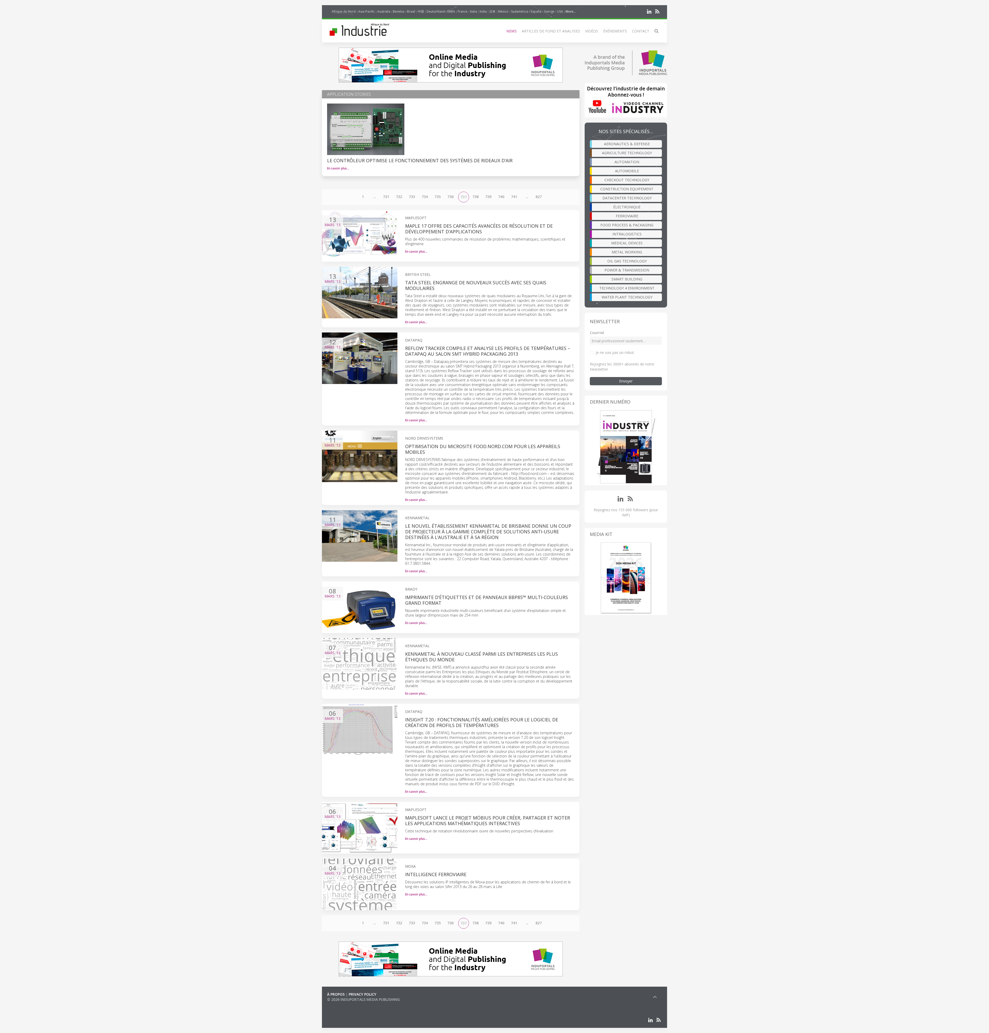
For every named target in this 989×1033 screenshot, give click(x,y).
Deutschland (436, 11)
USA (560, 11)
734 (425, 196)
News (511, 31)
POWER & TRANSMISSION (626, 270)
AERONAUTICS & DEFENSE (627, 143)
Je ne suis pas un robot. (615, 352)
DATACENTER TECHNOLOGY (627, 197)
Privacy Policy (362, 994)
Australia (383, 11)
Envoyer (626, 381)
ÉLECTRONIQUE (627, 206)
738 (475, 196)
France (462, 11)
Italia (473, 11)
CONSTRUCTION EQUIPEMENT (626, 188)
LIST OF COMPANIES (344, 1004)
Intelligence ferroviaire (435, 874)
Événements (615, 31)
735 (437, 196)
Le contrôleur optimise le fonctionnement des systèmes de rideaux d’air (420, 160)
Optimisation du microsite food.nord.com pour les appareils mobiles (482, 449)
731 (386, 196)
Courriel (597, 332)
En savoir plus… (338, 168)
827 (538, 196)
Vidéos (591, 31)
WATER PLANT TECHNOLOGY (627, 297)
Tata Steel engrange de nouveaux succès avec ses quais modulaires (475, 285)
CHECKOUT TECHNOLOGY (626, 179)
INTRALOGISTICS (627, 234)
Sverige (549, 11)
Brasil (411, 11)
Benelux (398, 11)
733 (412, 196)
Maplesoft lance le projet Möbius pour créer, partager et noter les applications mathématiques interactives (487, 820)
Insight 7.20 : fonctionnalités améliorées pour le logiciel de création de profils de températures (481, 722)
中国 (421, 11)
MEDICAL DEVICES (627, 243)
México (503, 11)
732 (399, 196)
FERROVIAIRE (627, 216)
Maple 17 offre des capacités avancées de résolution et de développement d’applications (479, 229)
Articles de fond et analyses (551, 31)
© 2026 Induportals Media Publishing (363, 999)
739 (488, 196)
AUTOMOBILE (627, 170)
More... (571, 11)
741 (514, 196)
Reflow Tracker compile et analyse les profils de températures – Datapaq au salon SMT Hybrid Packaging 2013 (487, 351)
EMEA (451, 11)
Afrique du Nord (344, 11)
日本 (492, 11)
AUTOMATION (627, 161)
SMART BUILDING (626, 279)
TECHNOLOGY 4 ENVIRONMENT (626, 288)
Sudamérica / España (526, 11)
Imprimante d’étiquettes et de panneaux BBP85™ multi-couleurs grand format (486, 600)
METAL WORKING (627, 252)
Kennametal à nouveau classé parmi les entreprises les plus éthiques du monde (481, 657)
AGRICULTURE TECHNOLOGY (627, 152)
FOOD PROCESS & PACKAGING (626, 225)
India (483, 11)
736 (450, 196)
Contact (640, 31)
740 (501, 196)
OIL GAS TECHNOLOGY (627, 261)
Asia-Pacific (366, 11)
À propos (336, 994)
